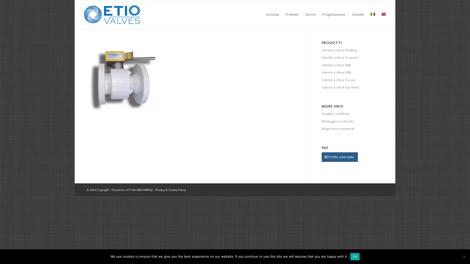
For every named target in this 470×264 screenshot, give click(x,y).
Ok (355, 256)
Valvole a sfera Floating (339, 50)
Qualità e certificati (335, 113)
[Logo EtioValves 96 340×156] (112, 14)
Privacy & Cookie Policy (170, 190)
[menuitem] (272, 14)
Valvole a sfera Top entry (340, 87)
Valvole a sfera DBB (336, 72)
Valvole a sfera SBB (336, 65)
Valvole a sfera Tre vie (338, 80)
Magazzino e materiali (338, 128)
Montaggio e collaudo (337, 121)
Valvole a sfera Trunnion (340, 57)
